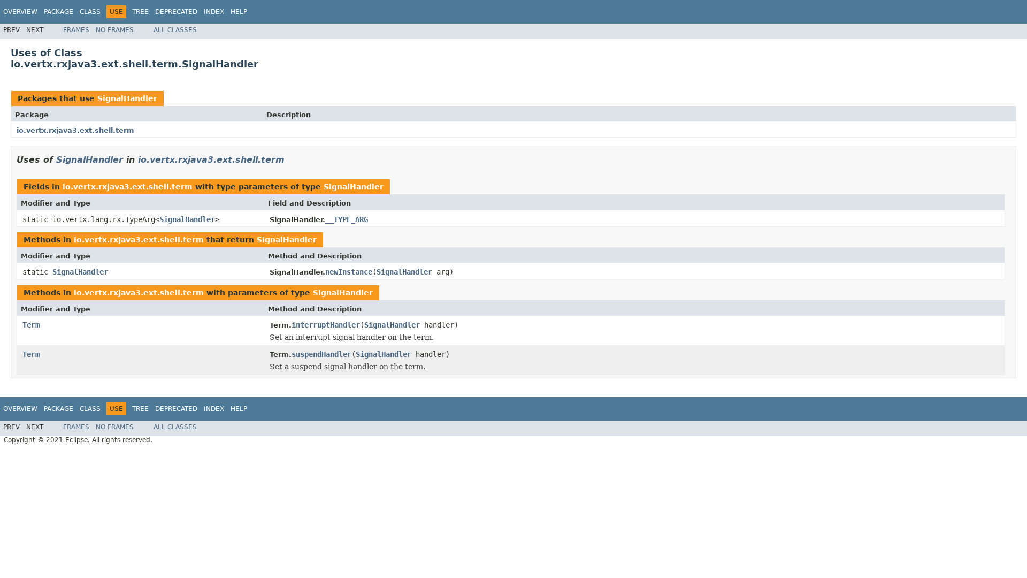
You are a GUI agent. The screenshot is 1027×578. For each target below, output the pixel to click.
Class (90, 12)
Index (214, 12)
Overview (20, 12)
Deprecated (176, 12)
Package (58, 12)
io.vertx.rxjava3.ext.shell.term (75, 130)
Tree (140, 12)
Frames (76, 30)
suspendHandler (321, 354)
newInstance (348, 272)
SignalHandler (127, 98)
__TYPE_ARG (346, 219)
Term (31, 325)
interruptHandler (326, 325)
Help (239, 12)
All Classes (175, 30)
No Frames (115, 30)
